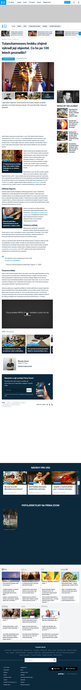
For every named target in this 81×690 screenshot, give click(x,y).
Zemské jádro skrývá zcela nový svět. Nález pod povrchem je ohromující (73, 124)
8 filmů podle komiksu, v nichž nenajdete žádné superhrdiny (10, 627)
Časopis (39, 2)
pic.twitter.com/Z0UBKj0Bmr (12, 260)
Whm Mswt (36, 182)
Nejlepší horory (28, 650)
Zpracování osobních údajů (27, 677)
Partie (49, 650)
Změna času (43, 650)
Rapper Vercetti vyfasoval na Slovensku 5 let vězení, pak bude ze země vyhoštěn (30, 628)
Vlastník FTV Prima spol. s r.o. (10, 682)
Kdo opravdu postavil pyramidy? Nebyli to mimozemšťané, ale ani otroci (38, 350)
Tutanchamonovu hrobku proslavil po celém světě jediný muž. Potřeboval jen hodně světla (13, 350)
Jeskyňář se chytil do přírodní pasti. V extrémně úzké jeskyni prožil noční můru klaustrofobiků (63, 488)
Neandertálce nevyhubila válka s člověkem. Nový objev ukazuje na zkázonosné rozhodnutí (74, 148)
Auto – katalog (10, 652)
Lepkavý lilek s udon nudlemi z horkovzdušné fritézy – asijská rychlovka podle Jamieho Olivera (70, 583)
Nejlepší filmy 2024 (18, 650)
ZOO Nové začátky (72, 650)
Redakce (23, 682)
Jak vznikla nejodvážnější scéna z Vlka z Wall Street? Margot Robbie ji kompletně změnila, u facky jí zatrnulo (11, 636)
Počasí (54, 650)
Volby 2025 (30, 652)
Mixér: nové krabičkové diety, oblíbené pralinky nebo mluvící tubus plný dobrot (69, 591)
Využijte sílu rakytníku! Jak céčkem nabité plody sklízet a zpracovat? (49, 628)
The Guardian (10, 331)
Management (23, 667)
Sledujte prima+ (47, 2)
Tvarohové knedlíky (36, 655)
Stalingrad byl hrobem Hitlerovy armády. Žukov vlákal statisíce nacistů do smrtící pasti (73, 136)
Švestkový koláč (57, 655)
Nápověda (23, 679)
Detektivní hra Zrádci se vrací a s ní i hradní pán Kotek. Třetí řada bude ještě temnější (30, 583)
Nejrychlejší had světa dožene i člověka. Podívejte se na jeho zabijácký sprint (74, 113)
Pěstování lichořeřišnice (68, 652)
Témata (19, 2)
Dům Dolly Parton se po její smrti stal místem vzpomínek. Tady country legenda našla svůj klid (50, 635)
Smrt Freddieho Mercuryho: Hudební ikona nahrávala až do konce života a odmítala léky (38, 488)
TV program (36, 650)
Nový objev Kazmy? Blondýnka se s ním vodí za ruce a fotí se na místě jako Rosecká (30, 635)
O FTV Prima (6, 667)
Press (22, 670)
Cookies (5, 679)
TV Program (32, 2)
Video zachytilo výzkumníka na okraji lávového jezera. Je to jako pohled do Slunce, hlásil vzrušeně (50, 599)
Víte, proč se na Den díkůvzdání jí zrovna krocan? (13, 488)
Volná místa (6, 670)
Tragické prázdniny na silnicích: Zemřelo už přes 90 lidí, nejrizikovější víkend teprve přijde (11, 592)
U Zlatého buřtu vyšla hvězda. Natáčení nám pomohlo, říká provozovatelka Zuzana (29, 591)
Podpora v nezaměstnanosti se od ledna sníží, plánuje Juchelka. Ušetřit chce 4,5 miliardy (11, 598)
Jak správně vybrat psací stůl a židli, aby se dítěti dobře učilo (49, 619)
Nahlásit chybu (7, 684)
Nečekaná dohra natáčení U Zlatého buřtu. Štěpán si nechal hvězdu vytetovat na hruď (30, 598)
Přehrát (7, 522)
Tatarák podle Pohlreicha (48, 652)
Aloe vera (58, 652)
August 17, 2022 (35, 265)
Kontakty (23, 674)
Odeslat (29, 390)
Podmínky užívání (7, 677)
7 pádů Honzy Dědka (20, 652)
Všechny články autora (25, 366)
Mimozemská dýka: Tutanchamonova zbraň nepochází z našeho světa (11, 224)
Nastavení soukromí (25, 684)
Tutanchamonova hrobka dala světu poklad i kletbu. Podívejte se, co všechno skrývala (12, 167)
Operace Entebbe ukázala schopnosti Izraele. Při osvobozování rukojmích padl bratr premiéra (49, 592)
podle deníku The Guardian (9, 249)
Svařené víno (37, 652)
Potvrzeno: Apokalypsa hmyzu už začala (50, 582)
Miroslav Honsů (20, 60)
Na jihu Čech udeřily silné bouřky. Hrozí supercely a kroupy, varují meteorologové (11, 583)
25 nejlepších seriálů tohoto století (10, 619)
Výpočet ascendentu (24, 655)
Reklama (6, 672)
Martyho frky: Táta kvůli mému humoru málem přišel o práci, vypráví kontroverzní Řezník (29, 620)
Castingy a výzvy (24, 672)
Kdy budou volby (61, 650)
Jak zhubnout (7, 650)
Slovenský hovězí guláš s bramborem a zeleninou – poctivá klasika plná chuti (68, 598)
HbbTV (5, 674)
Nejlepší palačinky (47, 655)
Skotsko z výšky (8, 524)
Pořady (25, 2)
